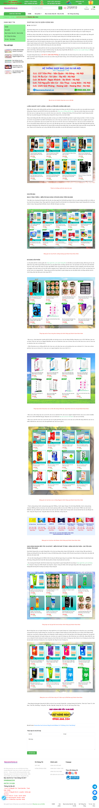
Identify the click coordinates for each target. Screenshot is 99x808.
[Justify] (60, 8)
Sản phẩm (37, 13)
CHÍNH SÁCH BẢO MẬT (55, 765)
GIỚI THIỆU (37, 765)
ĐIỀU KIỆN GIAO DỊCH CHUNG (57, 774)
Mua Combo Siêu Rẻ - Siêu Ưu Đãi (54, 13)
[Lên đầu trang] (95, 802)
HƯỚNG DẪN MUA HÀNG (40, 768)
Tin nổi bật (8, 45)
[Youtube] (70, 773)
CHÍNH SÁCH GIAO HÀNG (56, 771)
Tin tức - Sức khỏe (10, 39)
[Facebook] (67, 773)
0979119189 (9, 783)
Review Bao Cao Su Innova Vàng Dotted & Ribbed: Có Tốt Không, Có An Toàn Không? (54, 725)
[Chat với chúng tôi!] (95, 792)
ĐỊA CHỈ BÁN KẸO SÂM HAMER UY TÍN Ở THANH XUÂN (18, 72)
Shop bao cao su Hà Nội (39, 804)
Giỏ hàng (93, 9)
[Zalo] (73, 773)
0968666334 (9, 780)
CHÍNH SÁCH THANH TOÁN (56, 768)
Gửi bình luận (32, 752)
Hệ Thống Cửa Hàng (73, 13)
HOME (29, 13)
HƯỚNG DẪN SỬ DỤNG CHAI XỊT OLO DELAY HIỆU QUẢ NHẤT (18, 51)
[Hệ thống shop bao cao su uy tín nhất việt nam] (49, 2)
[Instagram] (76, 773)
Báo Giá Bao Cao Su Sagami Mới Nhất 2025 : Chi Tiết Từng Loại (18, 62)
